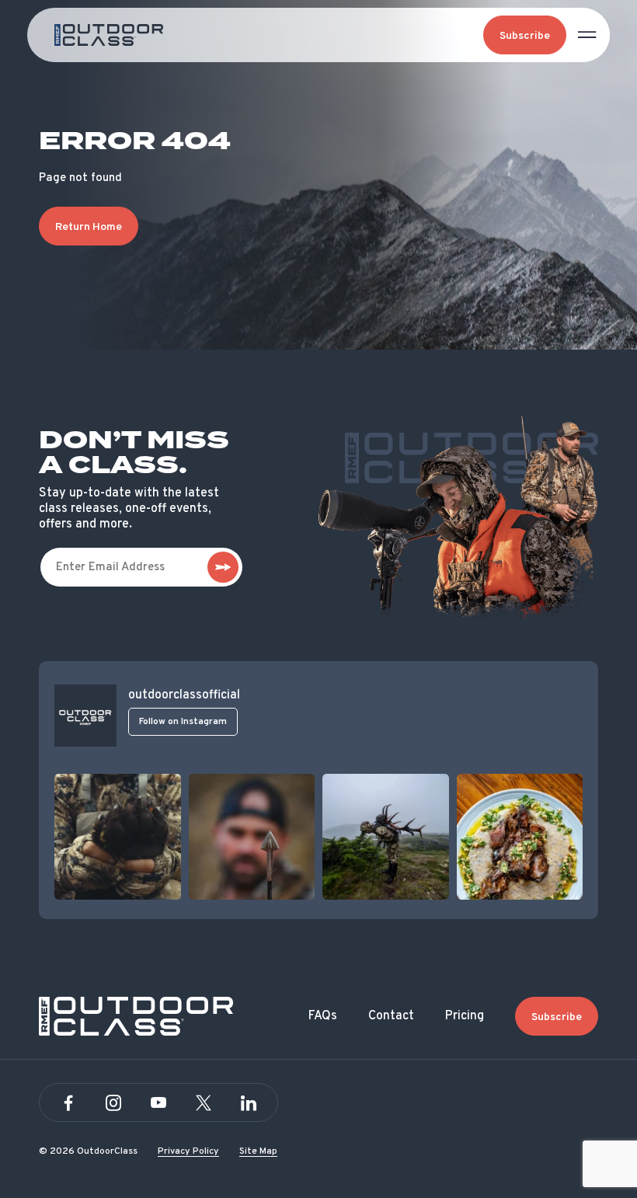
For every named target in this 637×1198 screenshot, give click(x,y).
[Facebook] (68, 1103)
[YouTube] (158, 1103)
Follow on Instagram (183, 722)
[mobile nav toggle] (587, 35)
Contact (391, 1016)
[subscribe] (223, 567)
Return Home (88, 227)
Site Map (258, 1151)
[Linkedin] (248, 1103)
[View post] (117, 837)
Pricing (464, 1016)
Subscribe (525, 36)
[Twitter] (203, 1103)
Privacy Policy (188, 1151)
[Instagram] (113, 1103)
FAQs (322, 1016)
